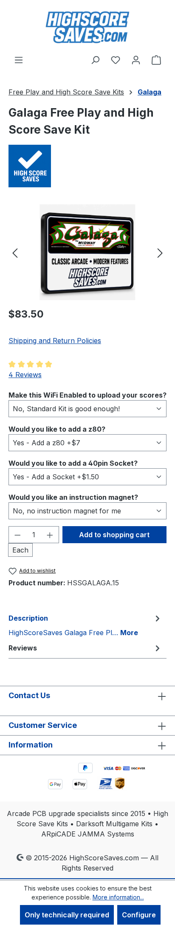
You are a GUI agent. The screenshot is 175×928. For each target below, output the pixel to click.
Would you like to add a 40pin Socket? (73, 462)
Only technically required (67, 915)
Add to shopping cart (114, 534)
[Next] (160, 252)
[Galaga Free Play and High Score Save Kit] (87, 252)
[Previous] (14, 252)
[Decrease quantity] (17, 534)
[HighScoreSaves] (87, 166)
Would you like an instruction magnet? (73, 497)
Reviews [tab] (22, 648)
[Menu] (18, 59)
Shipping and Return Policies (54, 340)
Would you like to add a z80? (56, 428)
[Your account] (136, 59)
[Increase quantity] (50, 534)
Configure (139, 915)
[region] (87, 252)
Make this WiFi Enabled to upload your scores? (87, 394)
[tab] (85, 625)
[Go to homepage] (87, 27)
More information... (118, 897)
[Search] (95, 59)
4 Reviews (25, 374)
